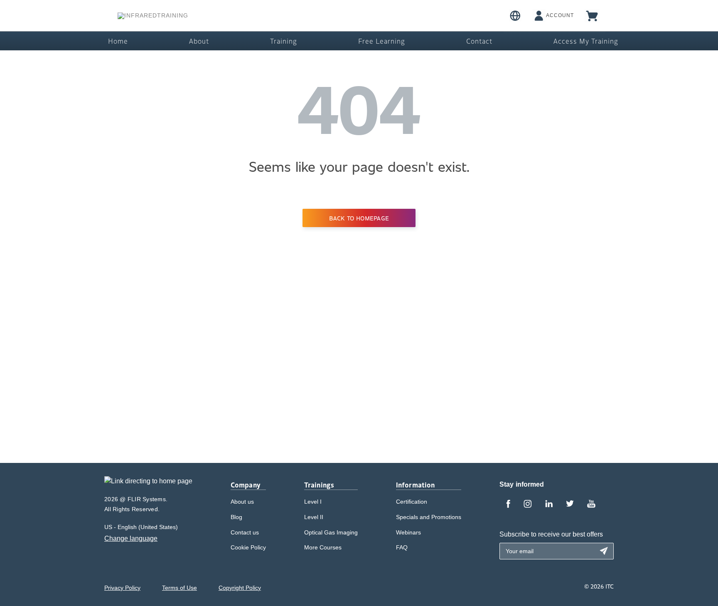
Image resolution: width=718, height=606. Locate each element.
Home (118, 40)
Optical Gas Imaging (331, 532)
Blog (236, 517)
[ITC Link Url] (153, 15)
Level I (313, 501)
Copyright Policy (240, 587)
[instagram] (528, 505)
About (199, 40)
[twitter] (570, 504)
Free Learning (381, 40)
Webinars (408, 532)
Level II (313, 517)
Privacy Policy (122, 587)
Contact (479, 40)
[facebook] (508, 505)
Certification (411, 501)
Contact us (245, 532)
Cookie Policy (248, 547)
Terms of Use (179, 587)
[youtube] (591, 505)
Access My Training (585, 40)
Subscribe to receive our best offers (551, 534)
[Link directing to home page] (148, 483)
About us (242, 501)
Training (283, 40)
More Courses (323, 547)
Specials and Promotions (428, 517)
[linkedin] (549, 504)
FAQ (402, 547)
